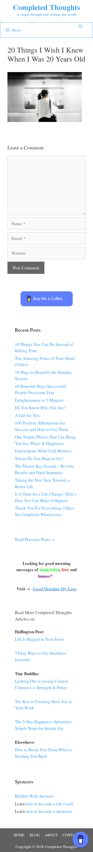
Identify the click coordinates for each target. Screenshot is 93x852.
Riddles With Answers (34, 796)
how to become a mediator (49, 811)
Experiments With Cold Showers (43, 451)
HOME (19, 834)
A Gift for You (27, 415)
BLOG (35, 834)
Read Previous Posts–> (35, 539)
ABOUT (51, 834)
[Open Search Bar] (80, 26)
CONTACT (71, 834)
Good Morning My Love (55, 589)
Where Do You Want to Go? (39, 458)
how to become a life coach (49, 804)
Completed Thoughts (46, 6)
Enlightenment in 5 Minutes (39, 400)
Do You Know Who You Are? (40, 408)
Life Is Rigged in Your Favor (39, 639)
